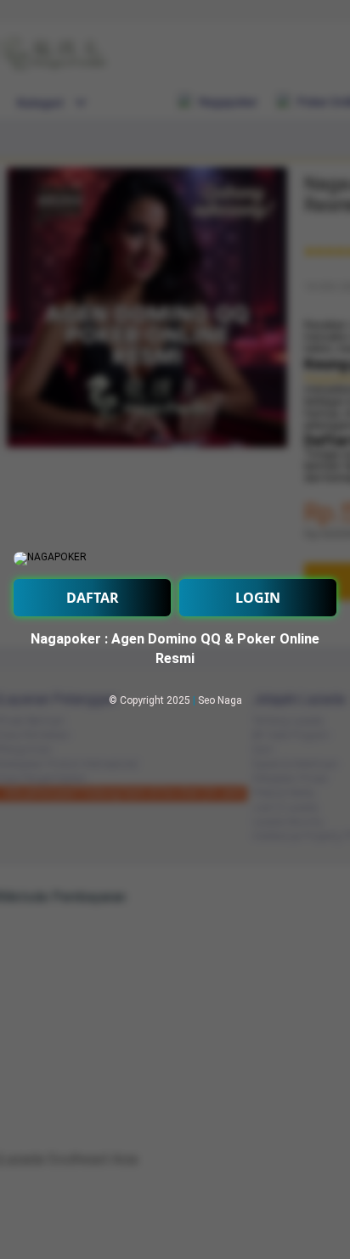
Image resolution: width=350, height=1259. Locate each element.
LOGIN (257, 597)
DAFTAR (92, 597)
